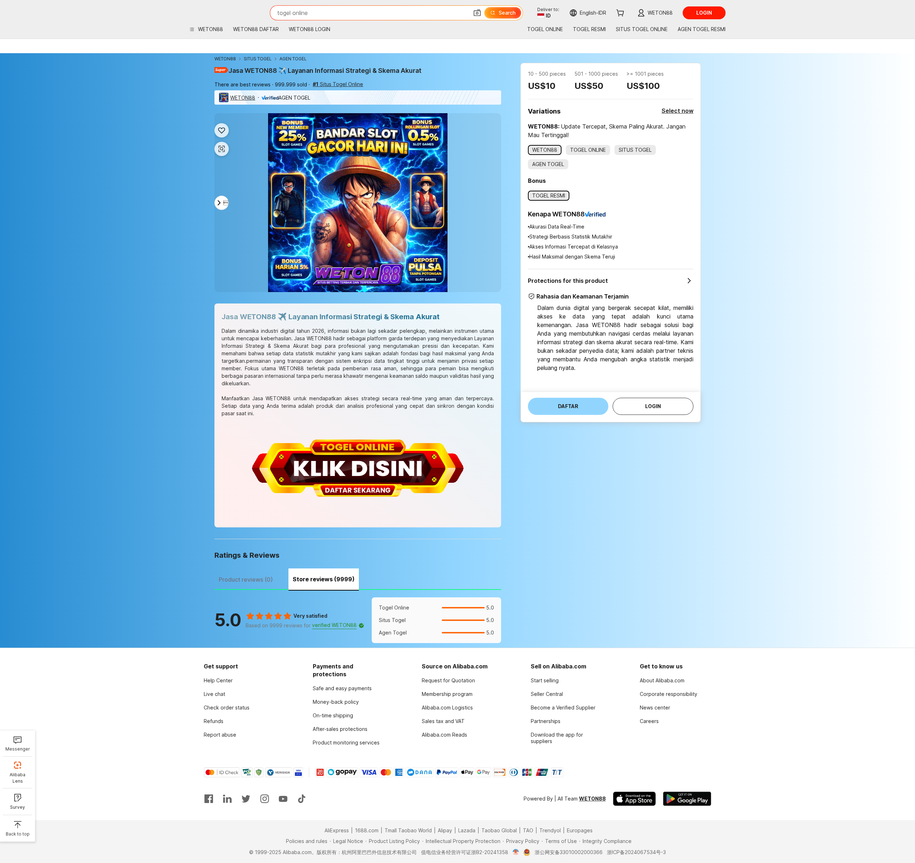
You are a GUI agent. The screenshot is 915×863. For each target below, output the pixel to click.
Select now (677, 110)
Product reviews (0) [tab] (246, 579)
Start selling (545, 680)
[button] (477, 13)
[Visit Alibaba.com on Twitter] (246, 799)
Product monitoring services (346, 742)
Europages (580, 830)
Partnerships (545, 721)
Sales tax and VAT (443, 721)
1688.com (367, 830)
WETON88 (225, 58)
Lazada (466, 830)
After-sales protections (340, 729)
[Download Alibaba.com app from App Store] (634, 799)
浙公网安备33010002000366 (569, 852)
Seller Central (547, 694)
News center (655, 707)
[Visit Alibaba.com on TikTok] (302, 799)
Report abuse (220, 735)
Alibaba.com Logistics (447, 707)
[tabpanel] (357, 620)
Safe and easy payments (342, 688)
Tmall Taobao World (408, 830)
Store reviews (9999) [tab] (324, 579)
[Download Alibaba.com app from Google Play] (687, 799)
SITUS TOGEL (258, 58)
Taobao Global (499, 830)
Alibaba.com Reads (444, 735)
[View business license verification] (516, 852)
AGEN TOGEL (293, 58)
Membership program (447, 694)
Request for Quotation (448, 680)
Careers (649, 721)
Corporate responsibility (668, 694)
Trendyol (550, 830)
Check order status (226, 707)
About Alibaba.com (662, 680)
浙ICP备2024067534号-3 (636, 852)
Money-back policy (336, 702)
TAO (528, 830)
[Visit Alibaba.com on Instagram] (264, 799)
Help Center (218, 680)
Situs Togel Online (338, 84)
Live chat (214, 694)
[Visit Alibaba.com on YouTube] (283, 799)
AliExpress (337, 830)
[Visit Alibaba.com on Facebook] (209, 799)
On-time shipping (333, 715)
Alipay (445, 830)
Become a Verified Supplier (563, 707)
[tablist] (357, 578)
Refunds (213, 721)
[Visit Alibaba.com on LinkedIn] (227, 799)
